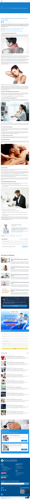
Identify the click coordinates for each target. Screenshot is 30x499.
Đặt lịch (24, 440)
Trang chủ (2, 8)
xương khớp (19, 36)
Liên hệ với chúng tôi (15, 305)
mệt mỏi (6, 57)
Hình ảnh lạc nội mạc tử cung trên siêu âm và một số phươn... (14, 393)
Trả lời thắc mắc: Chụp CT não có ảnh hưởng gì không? (13, 387)
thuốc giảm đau (21, 174)
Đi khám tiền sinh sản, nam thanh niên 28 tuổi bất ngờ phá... (14, 405)
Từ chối (23, 497)
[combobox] (15, 341)
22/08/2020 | (13, 28)
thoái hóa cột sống (11, 217)
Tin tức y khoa (7, 8)
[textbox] (15, 341)
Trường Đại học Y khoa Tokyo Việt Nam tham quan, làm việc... (15, 368)
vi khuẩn (16, 62)
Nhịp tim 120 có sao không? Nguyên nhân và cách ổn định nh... (15, 411)
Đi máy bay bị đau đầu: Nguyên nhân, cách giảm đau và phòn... (15, 356)
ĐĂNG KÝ (26, 483)
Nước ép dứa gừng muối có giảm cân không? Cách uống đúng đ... (15, 362)
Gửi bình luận (24, 246)
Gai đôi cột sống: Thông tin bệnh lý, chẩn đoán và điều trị (14, 399)
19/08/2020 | (11, 29)
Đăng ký (15, 348)
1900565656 (2, 494)
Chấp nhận (27, 497)
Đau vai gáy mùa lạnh (12, 235)
